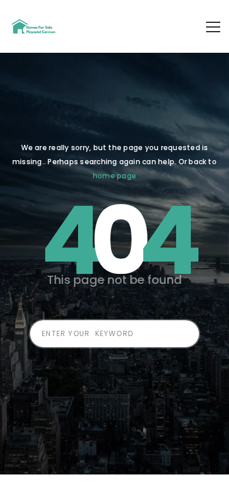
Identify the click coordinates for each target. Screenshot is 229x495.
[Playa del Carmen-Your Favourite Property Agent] (35, 26)
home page (114, 176)
